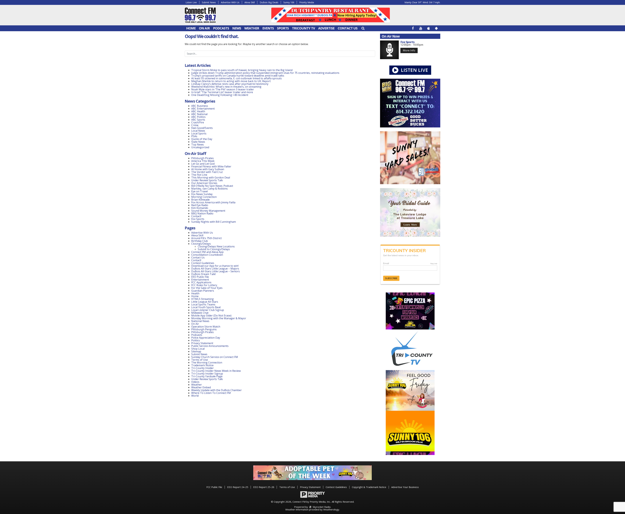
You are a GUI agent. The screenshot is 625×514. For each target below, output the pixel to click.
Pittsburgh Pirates (202, 158)
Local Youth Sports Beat (206, 307)
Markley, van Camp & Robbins (209, 188)
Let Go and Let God (203, 163)
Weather (251, 28)
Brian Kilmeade (200, 199)
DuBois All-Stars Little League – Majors (215, 268)
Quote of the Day (201, 139)
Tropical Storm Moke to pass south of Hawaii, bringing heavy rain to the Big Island (241, 70)
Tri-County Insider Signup (207, 373)
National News (200, 321)
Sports (283, 28)
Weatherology (331, 509)
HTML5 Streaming (202, 299)
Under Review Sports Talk (207, 180)
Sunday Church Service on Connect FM (214, 357)
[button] (363, 28)
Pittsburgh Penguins (204, 329)
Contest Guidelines (202, 263)
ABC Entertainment (203, 108)
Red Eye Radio (199, 205)
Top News (197, 144)
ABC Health (198, 111)
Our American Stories (204, 183)
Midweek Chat (199, 313)
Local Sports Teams (203, 304)
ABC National (199, 114)
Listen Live (191, 2)
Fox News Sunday (202, 194)
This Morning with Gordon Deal (210, 177)
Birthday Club (199, 241)
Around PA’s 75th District (206, 238)
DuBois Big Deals (269, 2)
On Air (204, 28)
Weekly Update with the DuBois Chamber (216, 390)
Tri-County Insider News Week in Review (216, 371)
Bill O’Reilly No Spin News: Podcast (212, 186)
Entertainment (200, 279)
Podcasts (221, 28)
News (236, 28)
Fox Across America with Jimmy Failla (213, 202)
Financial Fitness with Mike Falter (211, 166)
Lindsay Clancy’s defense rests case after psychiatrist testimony (229, 84)
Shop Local (198, 348)
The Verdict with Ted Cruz (207, 172)
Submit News (209, 2)
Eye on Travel (199, 191)
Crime (194, 125)
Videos (195, 382)
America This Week (203, 161)
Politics (195, 340)
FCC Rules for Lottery (204, 285)
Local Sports (198, 133)
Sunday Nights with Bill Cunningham (213, 222)
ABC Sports (198, 119)
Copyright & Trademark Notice (369, 487)
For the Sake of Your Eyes (206, 288)
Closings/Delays (201, 243)
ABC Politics (198, 117)
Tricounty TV (303, 28)
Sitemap (196, 351)
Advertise (326, 28)
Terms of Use (199, 360)
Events (268, 28)
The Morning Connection (206, 362)
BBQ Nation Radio (202, 213)
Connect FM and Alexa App (207, 252)
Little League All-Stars (204, 301)
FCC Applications (201, 282)
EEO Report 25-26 (263, 487)
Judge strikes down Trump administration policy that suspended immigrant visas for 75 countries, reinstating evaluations (265, 73)
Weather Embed (201, 387)
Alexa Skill (249, 2)
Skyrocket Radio (321, 506)
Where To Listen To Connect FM (211, 393)
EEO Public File (200, 277)
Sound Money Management (208, 210)
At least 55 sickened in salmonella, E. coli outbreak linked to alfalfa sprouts (236, 78)
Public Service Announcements (210, 346)
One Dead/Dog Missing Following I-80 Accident (220, 95)
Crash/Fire (197, 122)
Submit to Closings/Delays (214, 249)
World (195, 395)
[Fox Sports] (389, 49)
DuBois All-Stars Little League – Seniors (215, 271)
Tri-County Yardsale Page (206, 376)
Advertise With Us (230, 2)
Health (195, 293)
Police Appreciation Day (205, 337)
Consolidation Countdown (207, 255)
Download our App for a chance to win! (214, 266)
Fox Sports (197, 219)
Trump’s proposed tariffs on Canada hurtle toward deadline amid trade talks (237, 75)
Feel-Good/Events (202, 128)
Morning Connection (204, 197)
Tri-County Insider (202, 368)
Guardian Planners (202, 290)
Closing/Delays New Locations (216, 246)
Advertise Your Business (405, 487)
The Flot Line (199, 175)
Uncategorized (200, 147)
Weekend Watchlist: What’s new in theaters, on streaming (226, 86)
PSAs (194, 136)
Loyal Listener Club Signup (207, 310)
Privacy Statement (202, 343)
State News (198, 142)
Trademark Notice (202, 365)
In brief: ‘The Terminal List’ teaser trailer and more (222, 92)
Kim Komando (199, 208)
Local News (198, 130)
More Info (409, 50)
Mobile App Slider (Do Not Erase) (211, 315)
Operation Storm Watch (205, 326)
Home (191, 28)
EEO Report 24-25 (237, 487)
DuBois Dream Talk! (203, 274)
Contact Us (347, 28)
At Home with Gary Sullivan (207, 169)
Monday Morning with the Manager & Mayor (218, 318)
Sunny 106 (288, 2)
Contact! (196, 216)
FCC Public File (214, 487)
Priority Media (306, 2)
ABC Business (199, 106)
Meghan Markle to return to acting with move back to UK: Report (231, 81)
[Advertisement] (330, 15)
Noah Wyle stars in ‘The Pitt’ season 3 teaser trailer (222, 89)
